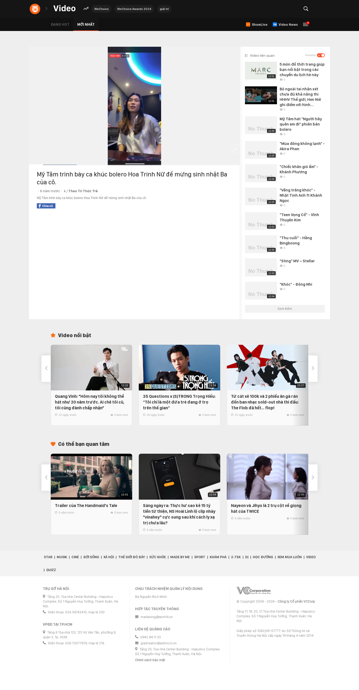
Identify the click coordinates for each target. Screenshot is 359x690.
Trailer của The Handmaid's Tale (86, 505)
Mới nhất (86, 24)
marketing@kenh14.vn (157, 617)
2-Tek (236, 557)
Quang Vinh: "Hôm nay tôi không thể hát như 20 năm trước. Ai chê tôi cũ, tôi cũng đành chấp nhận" (89, 402)
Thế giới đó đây (131, 557)
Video (311, 557)
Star (48, 557)
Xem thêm (285, 309)
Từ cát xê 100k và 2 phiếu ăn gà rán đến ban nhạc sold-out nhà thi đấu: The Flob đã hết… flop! (265, 402)
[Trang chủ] (64, 8)
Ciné (75, 557)
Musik (62, 557)
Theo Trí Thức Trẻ (83, 191)
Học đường (263, 557)
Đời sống (91, 557)
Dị (246, 557)
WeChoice (101, 9)
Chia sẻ (47, 206)
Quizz (51, 570)
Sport (199, 557)
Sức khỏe (157, 557)
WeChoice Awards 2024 (134, 9)
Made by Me (180, 557)
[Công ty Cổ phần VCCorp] (253, 590)
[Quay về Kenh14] (35, 9)
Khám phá (218, 557)
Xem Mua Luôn (290, 557)
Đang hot (60, 24)
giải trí (164, 9)
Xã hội (109, 557)
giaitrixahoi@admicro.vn (159, 643)
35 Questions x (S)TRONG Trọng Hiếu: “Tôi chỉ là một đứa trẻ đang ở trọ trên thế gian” (179, 402)
